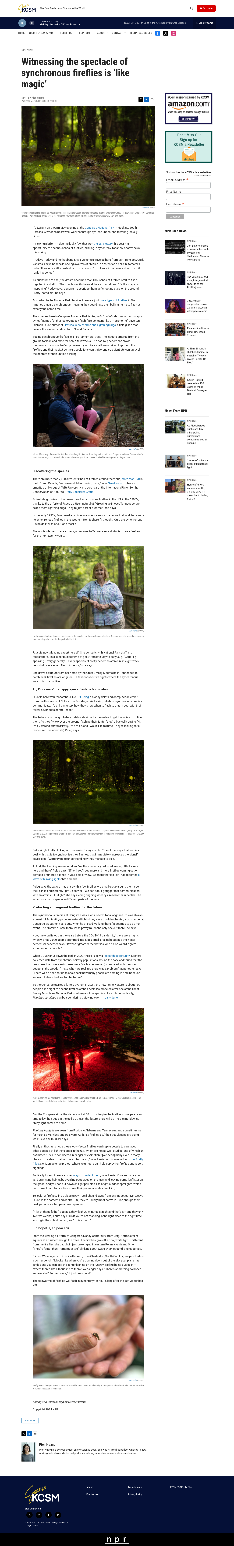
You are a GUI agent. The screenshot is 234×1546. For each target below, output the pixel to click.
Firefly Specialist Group (78, 491)
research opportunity (116, 955)
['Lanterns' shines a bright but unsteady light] (175, 461)
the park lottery (103, 243)
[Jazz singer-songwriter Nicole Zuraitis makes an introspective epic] (175, 306)
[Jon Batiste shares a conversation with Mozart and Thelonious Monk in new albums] (175, 247)
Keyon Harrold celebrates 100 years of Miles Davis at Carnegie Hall (197, 386)
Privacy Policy (135, 1494)
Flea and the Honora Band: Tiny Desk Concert (198, 332)
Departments (135, 1487)
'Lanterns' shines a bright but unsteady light (197, 464)
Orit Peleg (83, 697)
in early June (110, 997)
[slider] (36, 23)
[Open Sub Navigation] (55, 33)
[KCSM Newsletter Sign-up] (188, 147)
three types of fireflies (113, 300)
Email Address (177, 179)
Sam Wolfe (145, 208)
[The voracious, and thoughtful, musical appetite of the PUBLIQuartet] (175, 278)
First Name (173, 191)
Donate (208, 8)
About (101, 33)
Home (21, 33)
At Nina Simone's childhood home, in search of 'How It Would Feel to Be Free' (197, 355)
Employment (92, 1494)
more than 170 (130, 479)
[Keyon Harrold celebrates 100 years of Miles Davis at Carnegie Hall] (175, 381)
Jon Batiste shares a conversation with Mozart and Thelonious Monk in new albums (198, 252)
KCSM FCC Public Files (181, 1487)
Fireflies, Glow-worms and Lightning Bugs (90, 325)
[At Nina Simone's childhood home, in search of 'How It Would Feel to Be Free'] (175, 354)
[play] (22, 23)
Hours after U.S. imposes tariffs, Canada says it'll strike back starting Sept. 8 (197, 491)
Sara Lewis (115, 483)
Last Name (175, 203)
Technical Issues (141, 33)
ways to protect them (86, 1175)
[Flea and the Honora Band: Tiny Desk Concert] (175, 329)
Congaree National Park (99, 227)
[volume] (32, 23)
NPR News (27, 49)
